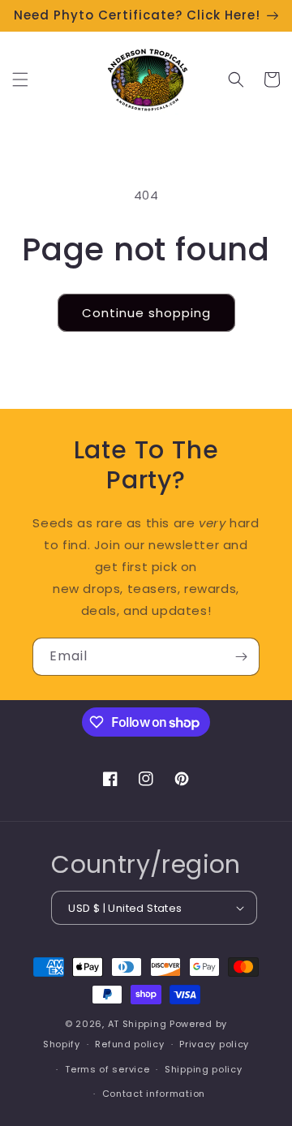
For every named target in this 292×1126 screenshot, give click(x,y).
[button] (20, 79)
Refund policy (129, 1044)
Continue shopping (146, 312)
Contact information (153, 1093)
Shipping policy (204, 1069)
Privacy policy (214, 1044)
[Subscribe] (241, 657)
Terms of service (107, 1069)
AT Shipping (137, 1023)
